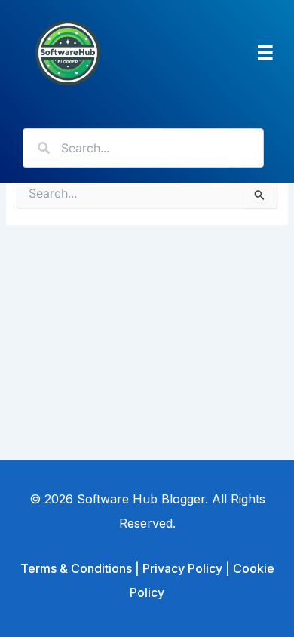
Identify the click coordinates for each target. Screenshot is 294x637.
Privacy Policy (182, 568)
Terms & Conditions (76, 568)
